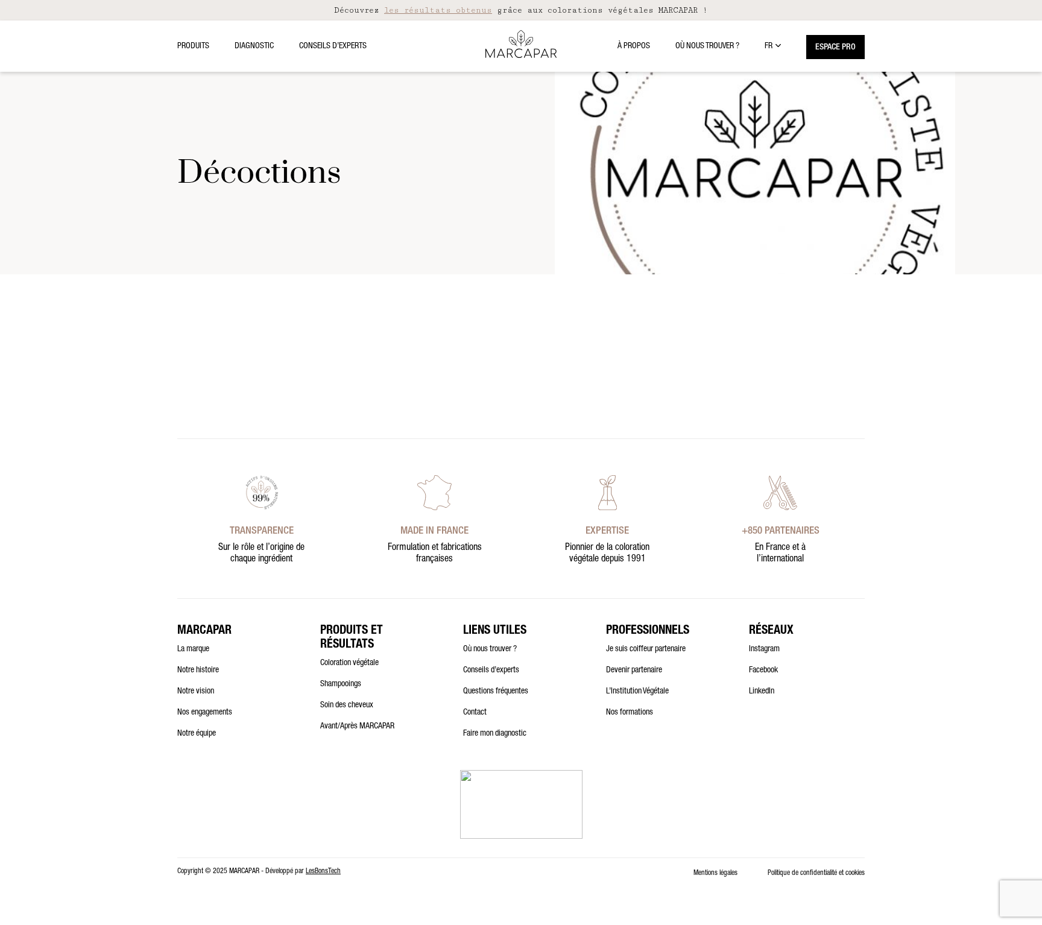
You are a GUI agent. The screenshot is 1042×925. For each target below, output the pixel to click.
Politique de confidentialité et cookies (816, 873)
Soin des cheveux (346, 705)
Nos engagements (204, 713)
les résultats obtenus (438, 10)
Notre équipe (196, 734)
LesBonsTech (323, 871)
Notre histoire (198, 670)
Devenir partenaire (634, 670)
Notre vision (195, 691)
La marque (193, 649)
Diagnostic (254, 46)
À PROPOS (633, 46)
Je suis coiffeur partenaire (646, 649)
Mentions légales (715, 873)
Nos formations (629, 713)
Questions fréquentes (495, 691)
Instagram (764, 649)
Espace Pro (835, 47)
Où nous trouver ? (490, 649)
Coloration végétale (349, 663)
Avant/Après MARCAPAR (357, 726)
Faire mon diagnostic (494, 734)
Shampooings (340, 684)
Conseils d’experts (333, 46)
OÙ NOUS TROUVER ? (707, 46)
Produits (193, 46)
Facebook (763, 670)
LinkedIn (761, 691)
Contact (475, 713)
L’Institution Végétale (637, 691)
